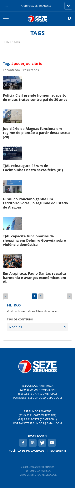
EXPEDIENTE (58, 450)
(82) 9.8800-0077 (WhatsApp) (37, 389)
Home (7, 42)
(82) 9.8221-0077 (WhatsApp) (37, 415)
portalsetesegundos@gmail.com (37, 397)
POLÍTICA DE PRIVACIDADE (26, 450)
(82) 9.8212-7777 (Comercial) (37, 393)
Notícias (37, 327)
